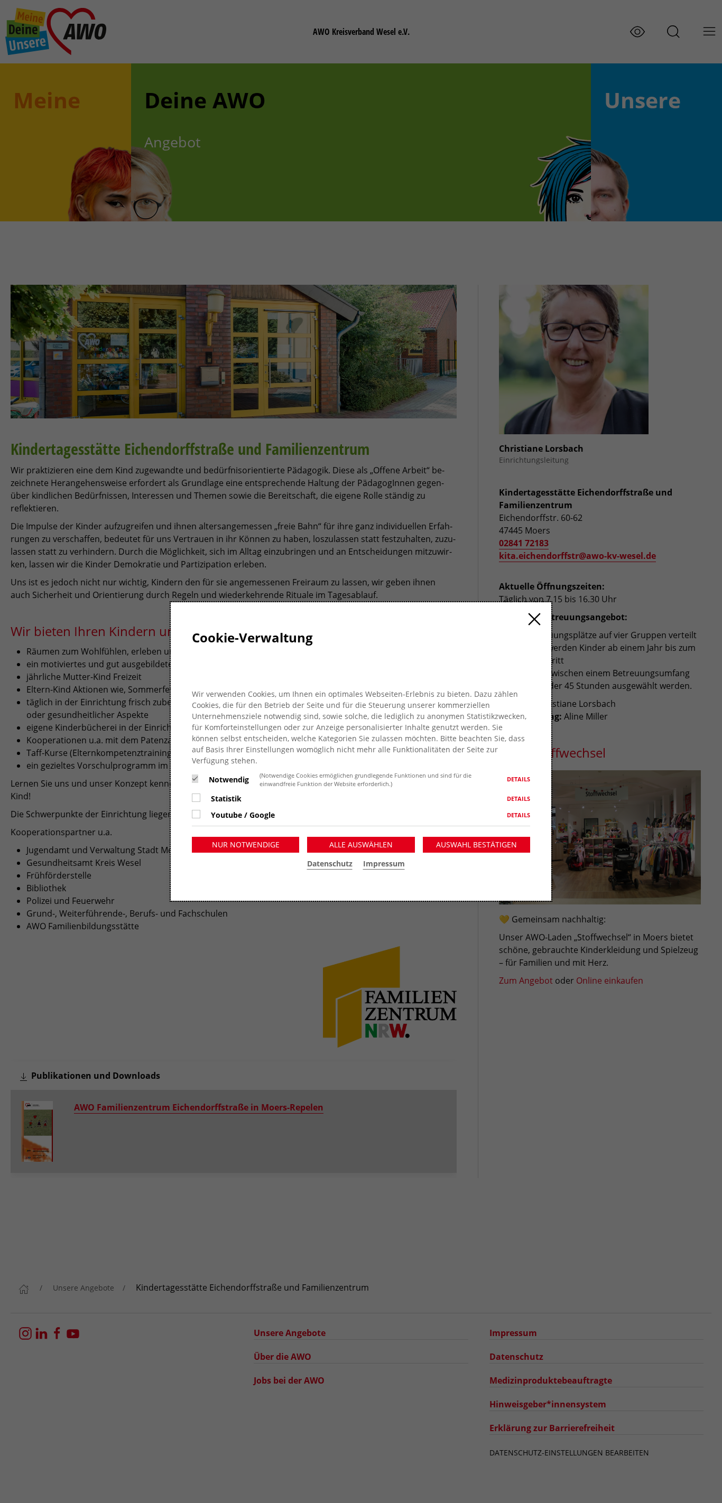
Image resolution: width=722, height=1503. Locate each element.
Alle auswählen (361, 844)
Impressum (384, 863)
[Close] (534, 619)
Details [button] (518, 779)
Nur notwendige (246, 844)
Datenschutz (330, 863)
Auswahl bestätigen (476, 844)
